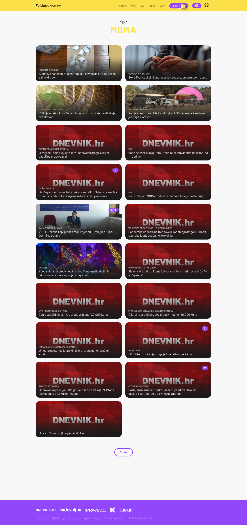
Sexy (162, 5)
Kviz (141, 5)
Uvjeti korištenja (91, 518)
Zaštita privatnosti (115, 518)
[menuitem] (207, 5)
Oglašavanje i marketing (65, 518)
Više (123, 452)
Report (152, 5)
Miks (133, 5)
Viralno (123, 5)
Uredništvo (42, 518)
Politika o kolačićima (140, 518)
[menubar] (207, 5)
